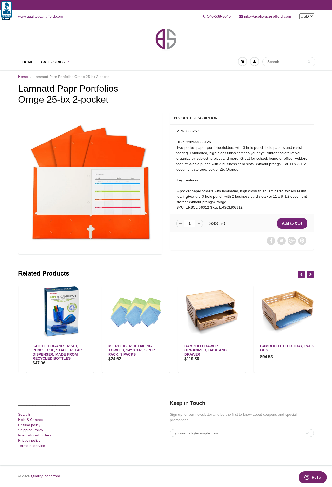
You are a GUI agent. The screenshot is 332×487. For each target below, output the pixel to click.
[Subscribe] (307, 433)
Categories (53, 62)
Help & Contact (30, 420)
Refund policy (29, 425)
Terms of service (31, 445)
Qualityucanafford (45, 476)
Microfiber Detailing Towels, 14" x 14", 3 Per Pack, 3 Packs (124, 350)
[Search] (309, 62)
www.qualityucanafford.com (40, 16)
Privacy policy (29, 440)
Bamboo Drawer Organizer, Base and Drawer (197, 350)
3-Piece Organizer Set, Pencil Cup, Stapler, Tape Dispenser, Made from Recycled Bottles (50, 352)
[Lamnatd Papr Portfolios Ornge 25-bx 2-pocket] (90, 182)
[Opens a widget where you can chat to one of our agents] (312, 477)
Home (27, 62)
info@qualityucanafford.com (267, 16)
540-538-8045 (219, 16)
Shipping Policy (30, 430)
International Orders (34, 435)
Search (24, 414)
